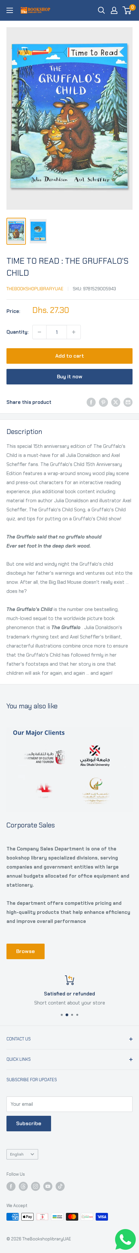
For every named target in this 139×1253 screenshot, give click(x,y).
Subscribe (28, 1123)
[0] (127, 10)
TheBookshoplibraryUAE (34, 289)
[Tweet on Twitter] (115, 402)
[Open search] (101, 10)
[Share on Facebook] (91, 402)
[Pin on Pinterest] (103, 402)
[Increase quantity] (73, 332)
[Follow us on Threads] (23, 1186)
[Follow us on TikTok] (60, 1186)
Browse (25, 951)
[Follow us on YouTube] (47, 1186)
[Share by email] (128, 402)
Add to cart (69, 355)
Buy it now (69, 376)
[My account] (114, 10)
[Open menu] (9, 10)
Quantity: (17, 332)
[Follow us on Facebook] (11, 1186)
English (17, 1154)
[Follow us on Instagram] (35, 1186)
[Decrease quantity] (39, 332)
